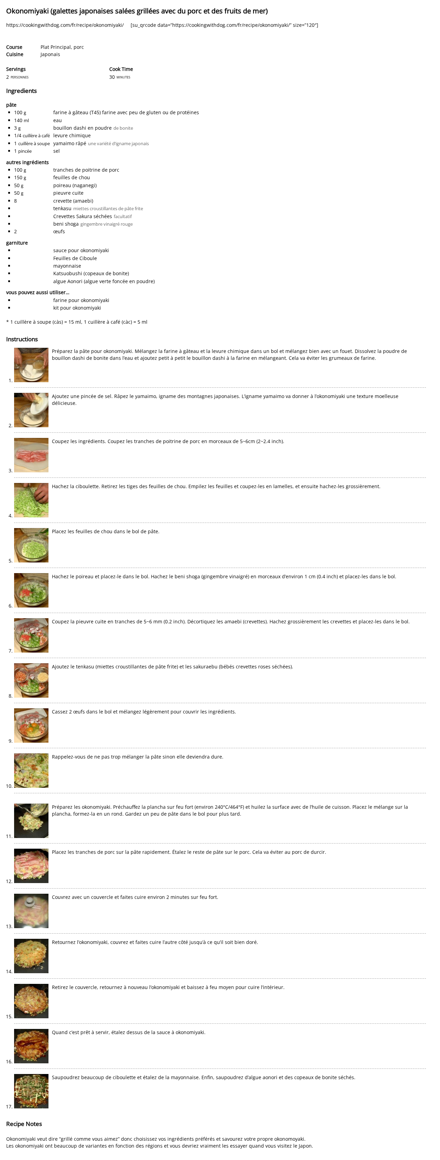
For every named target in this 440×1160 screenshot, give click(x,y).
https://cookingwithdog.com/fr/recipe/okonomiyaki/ (65, 25)
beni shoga (66, 224)
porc (79, 47)
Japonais (50, 54)
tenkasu (62, 208)
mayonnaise (67, 265)
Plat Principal (56, 47)
